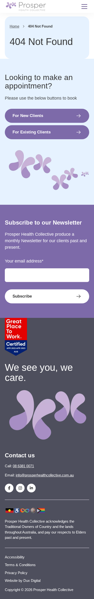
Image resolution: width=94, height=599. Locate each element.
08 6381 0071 (23, 466)
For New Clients (28, 115)
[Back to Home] (26, 6)
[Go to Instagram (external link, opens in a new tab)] (20, 488)
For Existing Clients (32, 132)
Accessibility (15, 557)
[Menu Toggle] (84, 6)
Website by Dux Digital (22, 580)
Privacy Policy (16, 573)
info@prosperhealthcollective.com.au (45, 475)
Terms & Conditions (20, 565)
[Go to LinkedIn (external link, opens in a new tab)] (31, 488)
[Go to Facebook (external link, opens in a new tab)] (9, 488)
